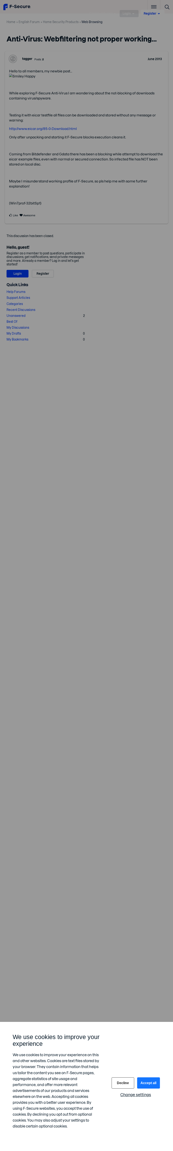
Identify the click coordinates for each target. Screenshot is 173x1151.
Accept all (148, 1083)
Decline (123, 1083)
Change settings (135, 1095)
